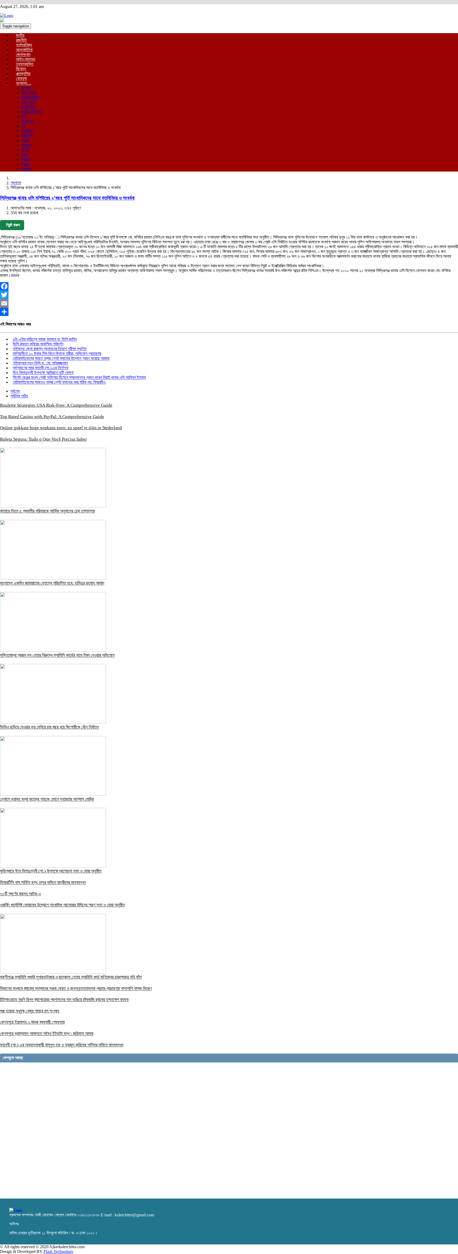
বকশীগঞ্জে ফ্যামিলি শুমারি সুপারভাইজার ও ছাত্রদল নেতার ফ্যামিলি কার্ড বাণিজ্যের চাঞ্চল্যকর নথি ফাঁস (71, 977)
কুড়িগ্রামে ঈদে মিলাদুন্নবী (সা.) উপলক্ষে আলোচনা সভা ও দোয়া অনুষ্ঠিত (51, 871)
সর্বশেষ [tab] (15, 391)
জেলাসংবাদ (23, 54)
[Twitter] (229, 295)
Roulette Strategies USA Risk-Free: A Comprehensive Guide (56, 405)
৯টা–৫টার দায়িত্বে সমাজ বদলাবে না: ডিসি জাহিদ (45, 339)
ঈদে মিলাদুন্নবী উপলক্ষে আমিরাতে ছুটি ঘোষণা (43, 372)
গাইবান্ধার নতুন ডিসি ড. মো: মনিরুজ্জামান (40, 363)
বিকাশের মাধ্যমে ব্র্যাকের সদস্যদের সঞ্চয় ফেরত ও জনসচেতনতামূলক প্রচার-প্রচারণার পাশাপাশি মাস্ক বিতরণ (76, 988)
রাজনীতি (21, 40)
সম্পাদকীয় (28, 107)
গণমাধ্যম (27, 121)
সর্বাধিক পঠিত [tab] (19, 396)
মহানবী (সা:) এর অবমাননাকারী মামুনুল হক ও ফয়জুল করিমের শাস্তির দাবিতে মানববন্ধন (62, 1044)
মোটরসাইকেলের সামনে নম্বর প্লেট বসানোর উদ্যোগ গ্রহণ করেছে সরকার (61, 358)
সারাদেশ (26, 169)
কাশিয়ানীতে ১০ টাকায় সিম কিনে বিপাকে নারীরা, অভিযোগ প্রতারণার (57, 353)
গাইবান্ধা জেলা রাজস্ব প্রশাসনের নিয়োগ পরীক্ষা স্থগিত (50, 349)
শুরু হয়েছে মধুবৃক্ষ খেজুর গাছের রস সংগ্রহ (29, 1011)
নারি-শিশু (27, 135)
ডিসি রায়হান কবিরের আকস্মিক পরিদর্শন (38, 344)
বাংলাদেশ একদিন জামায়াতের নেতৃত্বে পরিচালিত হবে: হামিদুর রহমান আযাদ (52, 583)
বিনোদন (21, 69)
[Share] (229, 312)
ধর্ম (23, 126)
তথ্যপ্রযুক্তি (24, 64)
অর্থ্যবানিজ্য (24, 45)
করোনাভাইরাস (30, 97)
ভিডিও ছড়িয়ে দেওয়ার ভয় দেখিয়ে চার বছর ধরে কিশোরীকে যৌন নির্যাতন (49, 727)
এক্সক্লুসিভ (23, 73)
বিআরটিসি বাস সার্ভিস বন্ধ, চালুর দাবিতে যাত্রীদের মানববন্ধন (43, 882)
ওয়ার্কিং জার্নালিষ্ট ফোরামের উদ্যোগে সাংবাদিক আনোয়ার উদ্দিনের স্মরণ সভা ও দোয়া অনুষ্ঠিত (62, 904)
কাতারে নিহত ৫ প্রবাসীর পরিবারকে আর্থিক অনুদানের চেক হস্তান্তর (47, 511)
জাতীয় (20, 35)
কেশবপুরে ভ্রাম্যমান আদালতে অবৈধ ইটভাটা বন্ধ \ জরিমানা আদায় (46, 1033)
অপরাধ (25, 88)
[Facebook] (229, 286)
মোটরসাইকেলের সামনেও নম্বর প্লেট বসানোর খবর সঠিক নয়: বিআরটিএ (59, 382)
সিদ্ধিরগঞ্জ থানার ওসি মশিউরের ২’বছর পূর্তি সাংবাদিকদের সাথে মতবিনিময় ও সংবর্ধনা (67, 198)
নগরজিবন (27, 131)
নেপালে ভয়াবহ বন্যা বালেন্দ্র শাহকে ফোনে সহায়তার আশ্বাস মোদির (47, 799)
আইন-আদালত (25, 59)
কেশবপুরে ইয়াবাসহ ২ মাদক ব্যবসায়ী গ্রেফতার (32, 1022)
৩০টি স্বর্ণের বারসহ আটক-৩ (20, 893)
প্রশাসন (26, 145)
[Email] (229, 303)
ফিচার (25, 150)
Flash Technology (58, 1251)
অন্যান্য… (23, 83)
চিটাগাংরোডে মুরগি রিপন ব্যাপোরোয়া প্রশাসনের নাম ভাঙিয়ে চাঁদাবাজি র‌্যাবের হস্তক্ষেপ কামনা (64, 999)
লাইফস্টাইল (29, 92)
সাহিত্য (26, 159)
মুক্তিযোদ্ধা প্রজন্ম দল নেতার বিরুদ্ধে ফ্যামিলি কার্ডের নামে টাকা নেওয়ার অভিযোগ (57, 655)
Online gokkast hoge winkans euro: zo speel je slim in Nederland (61, 427)
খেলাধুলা (21, 78)
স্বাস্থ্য (25, 164)
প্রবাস (25, 140)
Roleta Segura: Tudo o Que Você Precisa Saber (43, 439)
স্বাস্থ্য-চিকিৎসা (31, 111)
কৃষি (23, 116)
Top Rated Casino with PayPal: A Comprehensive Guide (52, 416)
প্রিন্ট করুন (13, 225)
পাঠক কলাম (28, 102)
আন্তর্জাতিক (24, 49)
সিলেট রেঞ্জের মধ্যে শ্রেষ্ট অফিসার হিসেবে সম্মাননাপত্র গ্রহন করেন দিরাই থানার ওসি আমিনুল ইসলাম (79, 377)
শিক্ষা (24, 154)
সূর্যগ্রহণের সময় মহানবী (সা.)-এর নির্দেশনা (40, 368)
